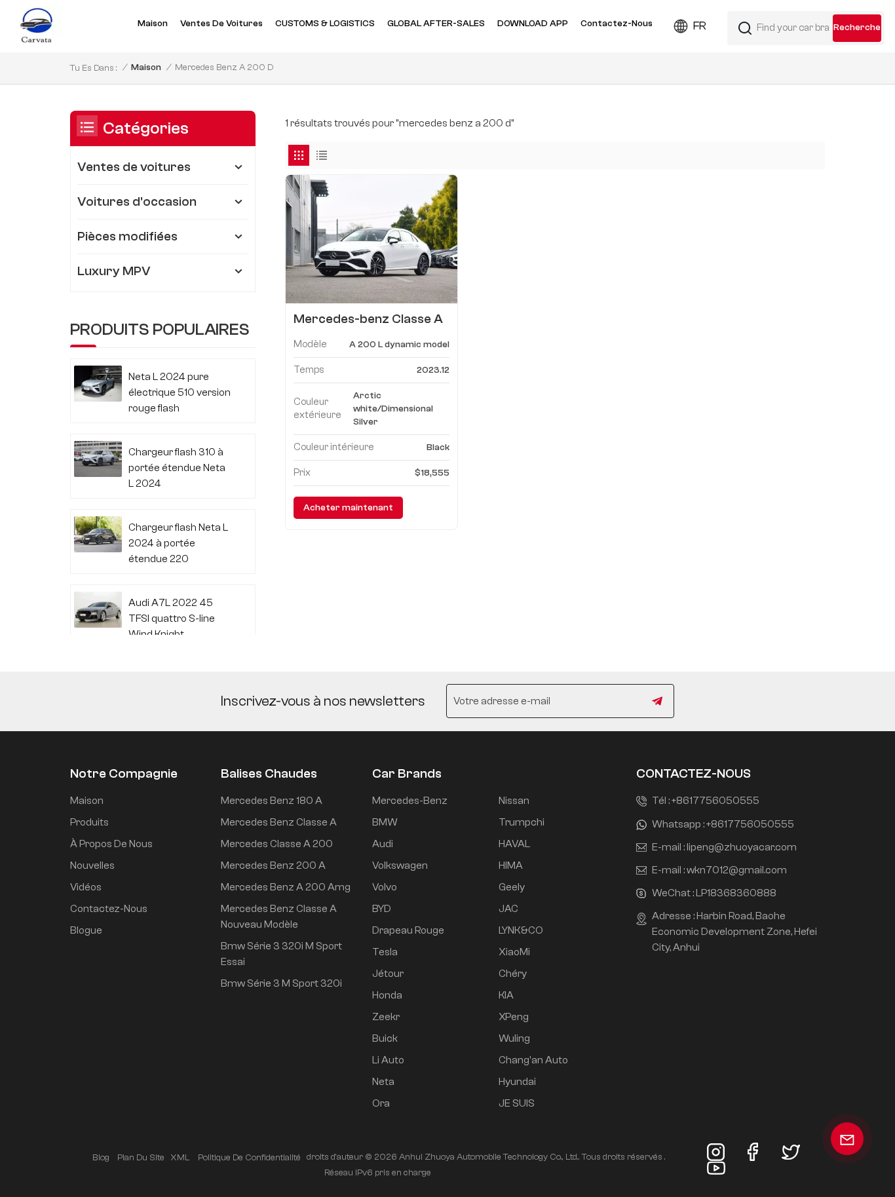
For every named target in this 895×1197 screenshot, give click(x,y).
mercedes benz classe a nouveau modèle (279, 916)
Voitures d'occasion (137, 201)
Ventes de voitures (221, 23)
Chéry (513, 973)
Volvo (384, 887)
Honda (387, 995)
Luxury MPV (114, 270)
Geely (512, 887)
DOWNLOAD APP (532, 23)
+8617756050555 (715, 801)
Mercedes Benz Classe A (279, 822)
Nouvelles (92, 865)
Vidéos (86, 887)
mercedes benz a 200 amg (286, 887)
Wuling (514, 1038)
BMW (385, 822)
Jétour (388, 973)
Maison (153, 23)
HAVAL (514, 844)
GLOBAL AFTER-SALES (436, 23)
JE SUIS (517, 1103)
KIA (506, 995)
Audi (382, 844)
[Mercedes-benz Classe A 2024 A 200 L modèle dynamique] (371, 239)
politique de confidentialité (249, 1157)
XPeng (514, 1017)
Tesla (385, 952)
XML (179, 1157)
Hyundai (517, 1082)
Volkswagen (400, 865)
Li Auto (388, 1060)
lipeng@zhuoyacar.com (742, 847)
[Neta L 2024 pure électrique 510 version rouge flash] (98, 384)
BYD (381, 909)
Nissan (514, 801)
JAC (508, 909)
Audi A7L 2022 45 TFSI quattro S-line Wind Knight (171, 618)
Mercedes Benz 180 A (271, 801)
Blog (100, 1157)
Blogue (86, 930)
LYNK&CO (521, 930)
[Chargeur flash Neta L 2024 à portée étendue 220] (98, 534)
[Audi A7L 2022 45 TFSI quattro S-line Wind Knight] (98, 610)
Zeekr (386, 1017)
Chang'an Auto (533, 1060)
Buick (385, 1038)
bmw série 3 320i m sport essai (281, 954)
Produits (89, 822)
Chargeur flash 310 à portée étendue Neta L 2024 (176, 467)
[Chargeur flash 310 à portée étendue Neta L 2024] (98, 459)
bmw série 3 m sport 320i (281, 983)
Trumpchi (521, 822)
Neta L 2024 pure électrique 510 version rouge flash (179, 392)
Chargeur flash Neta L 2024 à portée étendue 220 (178, 543)
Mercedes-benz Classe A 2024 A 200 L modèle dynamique (368, 319)
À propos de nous (111, 844)
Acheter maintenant (348, 508)
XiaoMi (514, 952)
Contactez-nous (617, 23)
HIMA (511, 865)
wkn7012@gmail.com (737, 870)
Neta (383, 1082)
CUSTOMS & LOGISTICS (325, 23)
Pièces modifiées (127, 236)
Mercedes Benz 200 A (273, 865)
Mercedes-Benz (409, 801)
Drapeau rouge (408, 930)
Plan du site (140, 1157)
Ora (381, 1103)
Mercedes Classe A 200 (277, 844)
